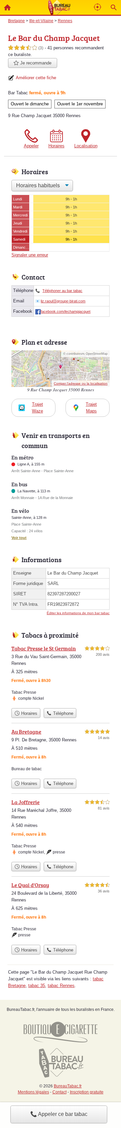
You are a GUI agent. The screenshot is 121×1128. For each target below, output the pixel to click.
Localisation (85, 145)
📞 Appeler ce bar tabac (58, 1114)
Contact (59, 1092)
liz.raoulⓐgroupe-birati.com (63, 301)
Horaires (56, 145)
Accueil (7, 7)
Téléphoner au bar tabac (62, 291)
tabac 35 (36, 985)
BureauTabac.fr (68, 1086)
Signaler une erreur (29, 254)
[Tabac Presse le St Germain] (60, 674)
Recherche (113, 7)
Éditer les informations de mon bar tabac (78, 613)
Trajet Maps (91, 407)
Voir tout (19, 538)
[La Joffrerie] (60, 828)
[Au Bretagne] (60, 751)
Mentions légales (33, 1092)
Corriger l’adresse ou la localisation (81, 383)
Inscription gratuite (87, 1092)
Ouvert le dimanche (30, 103)
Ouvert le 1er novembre (80, 103)
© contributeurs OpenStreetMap (85, 353)
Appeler (31, 145)
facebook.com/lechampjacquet (65, 311)
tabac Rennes (61, 985)
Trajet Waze (37, 407)
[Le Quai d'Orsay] (60, 911)
